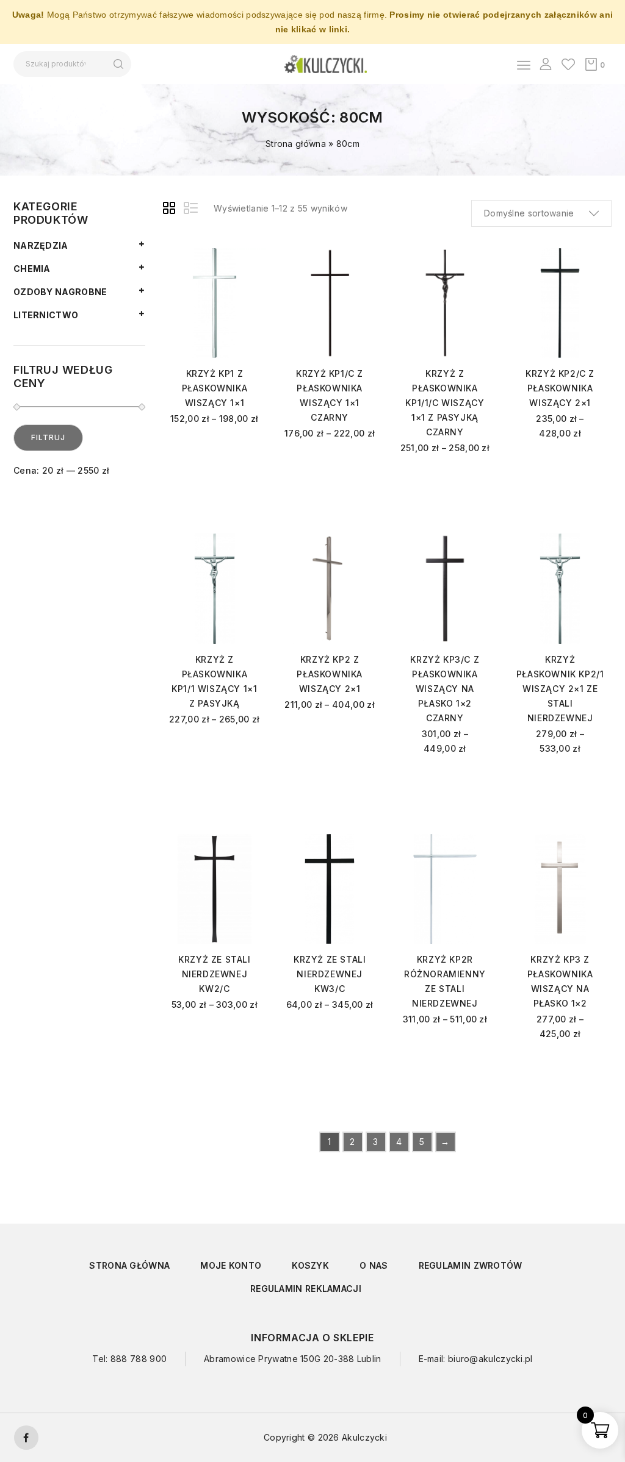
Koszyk (310, 1265)
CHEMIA (32, 268)
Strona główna (296, 143)
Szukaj (118, 64)
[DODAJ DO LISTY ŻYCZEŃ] (235, 261)
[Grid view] (171, 210)
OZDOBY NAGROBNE (60, 292)
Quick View (235, 282)
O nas (373, 1265)
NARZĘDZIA (40, 245)
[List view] (192, 210)
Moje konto (230, 1265)
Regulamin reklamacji (305, 1288)
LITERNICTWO (45, 315)
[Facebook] (26, 1437)
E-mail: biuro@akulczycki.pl (476, 1358)
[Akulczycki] (325, 63)
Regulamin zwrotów (470, 1265)
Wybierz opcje (215, 459)
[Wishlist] (568, 64)
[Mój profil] (545, 64)
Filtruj (48, 437)
